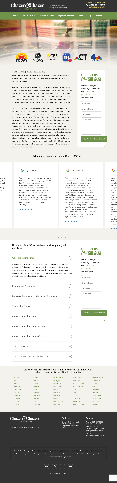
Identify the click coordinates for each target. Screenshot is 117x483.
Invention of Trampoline (24, 286)
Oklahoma (76, 392)
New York (76, 380)
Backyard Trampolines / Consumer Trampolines (36, 296)
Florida (16, 401)
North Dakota (78, 386)
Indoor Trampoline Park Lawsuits (28, 326)
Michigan (56, 380)
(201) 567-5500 (86, 94)
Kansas (36, 392)
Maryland (36, 404)
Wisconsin (96, 401)
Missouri (56, 389)
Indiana (36, 386)
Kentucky (36, 395)
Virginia (95, 392)
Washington (96, 395)
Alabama (17, 377)
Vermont (95, 389)
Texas (94, 383)
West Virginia (97, 398)
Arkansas (17, 386)
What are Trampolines (23, 257)
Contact (98, 15)
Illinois (35, 383)
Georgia (17, 404)
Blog (89, 15)
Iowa (35, 389)
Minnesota (57, 383)
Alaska (16, 380)
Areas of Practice (46, 15)
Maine (35, 401)
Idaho (35, 380)
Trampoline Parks (21, 306)
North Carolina (78, 383)
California (17, 389)
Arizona (16, 383)
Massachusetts (58, 377)
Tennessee (96, 380)
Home (15, 15)
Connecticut (18, 395)
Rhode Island (77, 401)
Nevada (56, 398)
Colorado (17, 392)
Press (80, 15)
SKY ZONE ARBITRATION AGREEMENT (30, 356)
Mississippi (57, 386)
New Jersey (57, 404)
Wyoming (95, 404)
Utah (94, 386)
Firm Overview (28, 15)
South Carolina (78, 404)
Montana (56, 392)
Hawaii (35, 377)
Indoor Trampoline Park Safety (27, 336)
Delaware (17, 398)
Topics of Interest (66, 15)
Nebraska (56, 395)
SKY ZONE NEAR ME (22, 346)
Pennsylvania (77, 398)
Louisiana (36, 398)
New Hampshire (59, 401)
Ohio (74, 389)
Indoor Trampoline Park (24, 316)
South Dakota (97, 377)
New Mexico (77, 377)
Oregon (75, 395)
